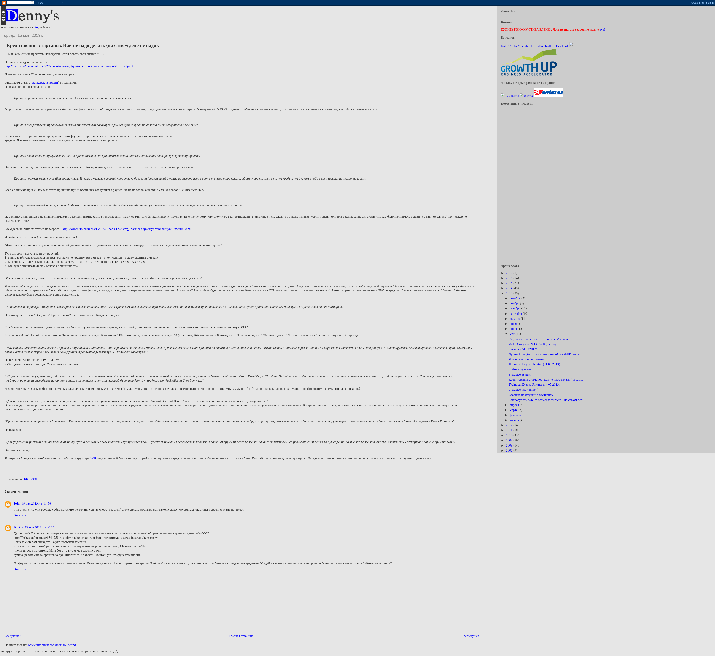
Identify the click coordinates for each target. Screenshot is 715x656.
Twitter (548, 46)
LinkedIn (537, 46)
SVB (93, 458)
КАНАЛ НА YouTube (515, 46)
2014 (509, 288)
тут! (602, 29)
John (17, 503)
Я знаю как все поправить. (526, 359)
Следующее (13, 635)
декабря (515, 298)
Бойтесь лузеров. (520, 369)
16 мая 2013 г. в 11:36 (36, 503)
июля (513, 323)
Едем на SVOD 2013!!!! (525, 349)
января (515, 420)
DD (26, 479)
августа (515, 318)
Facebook (562, 46)
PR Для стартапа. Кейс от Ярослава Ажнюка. (539, 339)
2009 (509, 440)
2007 (509, 450)
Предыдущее (470, 635)
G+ (36, 27)
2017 (509, 273)
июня (514, 328)
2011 (509, 430)
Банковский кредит (45, 82)
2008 (509, 445)
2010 (509, 435)
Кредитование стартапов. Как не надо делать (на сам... (546, 379)
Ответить (20, 515)
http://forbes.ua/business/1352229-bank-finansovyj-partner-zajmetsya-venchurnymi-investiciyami (69, 66)
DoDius (19, 527)
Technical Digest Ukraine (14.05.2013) (534, 384)
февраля (516, 415)
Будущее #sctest (520, 374)
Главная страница (241, 635)
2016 (509, 278)
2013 (509, 293)
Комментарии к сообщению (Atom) (52, 645)
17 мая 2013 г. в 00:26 (39, 527)
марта (514, 410)
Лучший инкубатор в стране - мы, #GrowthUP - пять (544, 354)
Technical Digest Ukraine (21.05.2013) (534, 364)
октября (515, 308)
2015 (509, 283)
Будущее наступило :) (523, 389)
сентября (516, 313)
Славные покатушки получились (531, 395)
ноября (515, 303)
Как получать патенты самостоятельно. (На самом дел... (547, 400)
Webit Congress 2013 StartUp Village (533, 344)
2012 (509, 425)
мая (512, 334)
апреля (515, 405)
